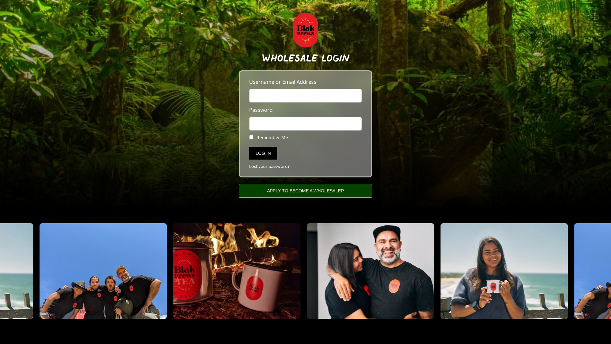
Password (261, 109)
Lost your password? (269, 166)
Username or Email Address (282, 81)
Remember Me (271, 137)
